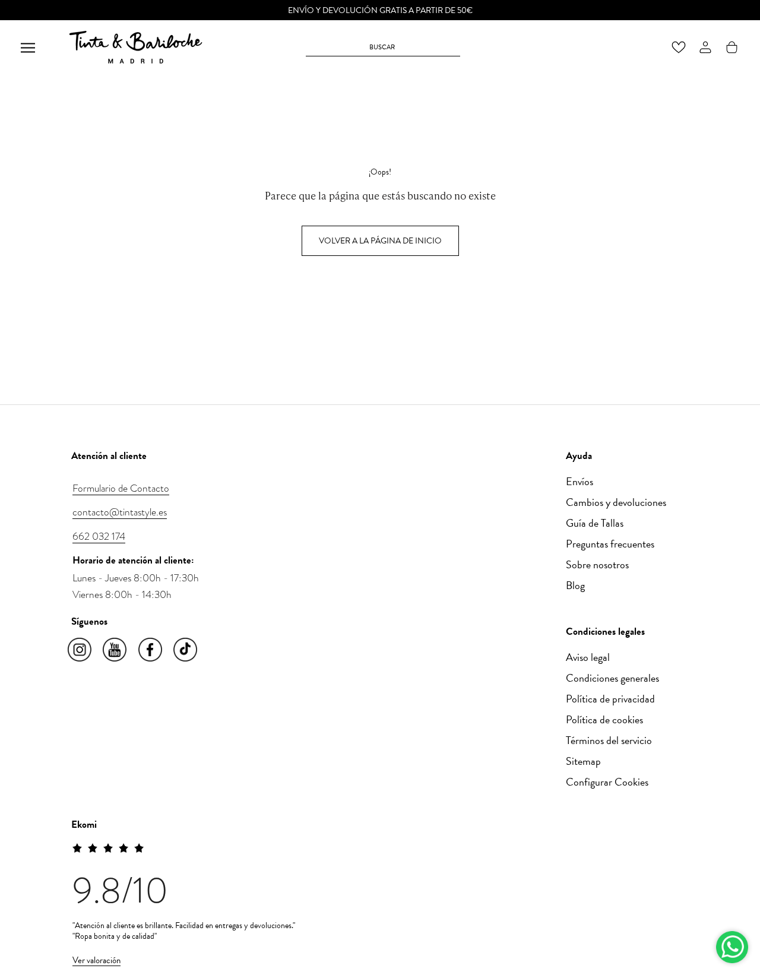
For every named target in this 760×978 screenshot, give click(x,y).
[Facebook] (151, 650)
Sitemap (583, 761)
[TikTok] (186, 650)
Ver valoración (96, 960)
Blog (575, 585)
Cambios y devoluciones (616, 502)
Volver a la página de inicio (380, 241)
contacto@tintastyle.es (119, 512)
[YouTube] (115, 650)
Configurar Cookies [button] (607, 782)
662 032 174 (98, 536)
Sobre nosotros (597, 564)
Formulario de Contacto (120, 488)
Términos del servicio (609, 740)
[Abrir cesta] (731, 47)
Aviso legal (588, 657)
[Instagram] (80, 650)
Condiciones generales (612, 678)
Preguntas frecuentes (610, 543)
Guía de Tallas (594, 523)
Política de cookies (604, 719)
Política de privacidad (610, 698)
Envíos (579, 481)
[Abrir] (28, 47)
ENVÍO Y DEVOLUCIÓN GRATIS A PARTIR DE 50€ (380, 10)
